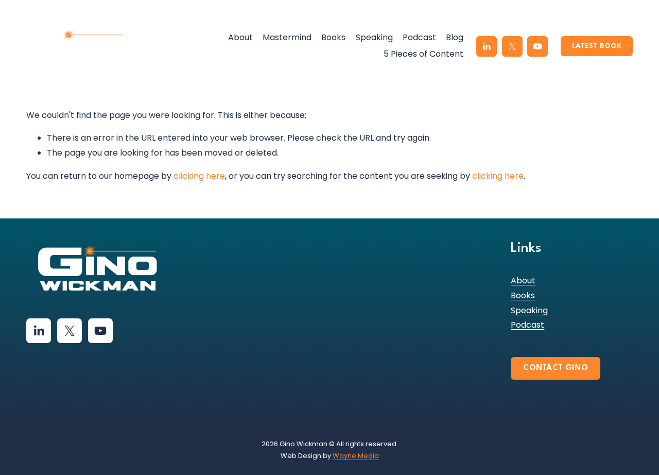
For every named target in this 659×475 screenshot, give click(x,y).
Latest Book (596, 46)
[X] (512, 46)
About (240, 37)
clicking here (199, 176)
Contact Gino (555, 368)
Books (333, 37)
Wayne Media (356, 456)
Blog (454, 37)
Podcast (419, 37)
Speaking (374, 37)
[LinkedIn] (486, 46)
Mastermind (287, 37)
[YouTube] (537, 46)
